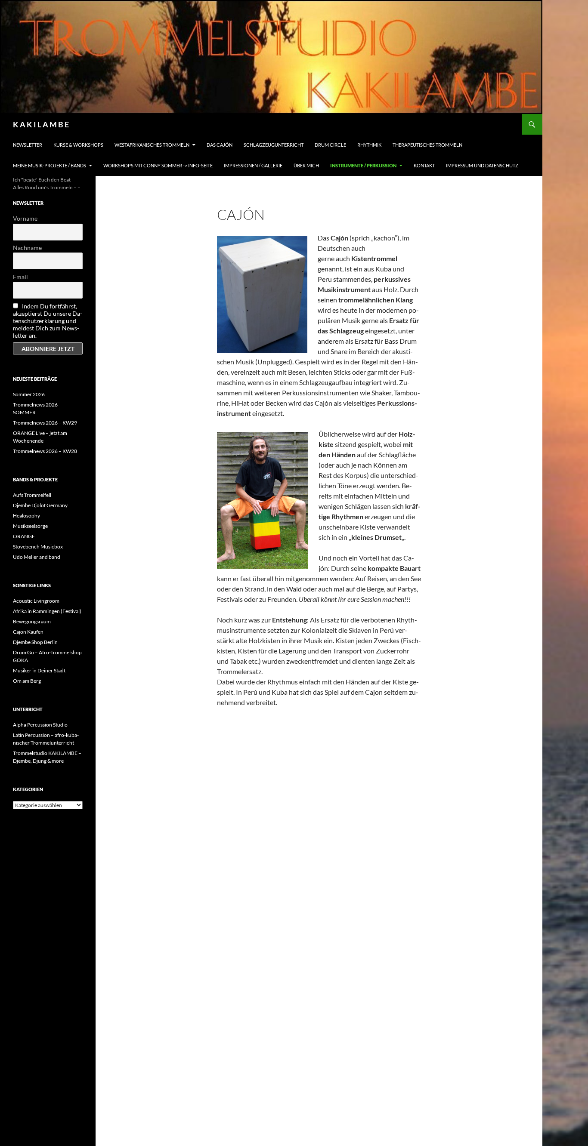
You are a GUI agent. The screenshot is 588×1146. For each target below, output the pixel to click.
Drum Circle (330, 145)
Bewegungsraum (32, 621)
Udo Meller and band (36, 557)
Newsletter (27, 145)
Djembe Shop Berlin (35, 642)
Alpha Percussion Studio (40, 724)
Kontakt (424, 165)
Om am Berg (27, 681)
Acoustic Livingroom (36, 601)
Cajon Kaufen (28, 631)
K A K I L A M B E (41, 124)
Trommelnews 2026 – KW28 (45, 451)
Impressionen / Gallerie (253, 165)
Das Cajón (219, 145)
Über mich (306, 165)
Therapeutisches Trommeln (427, 145)
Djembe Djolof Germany (40, 505)
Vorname (25, 218)
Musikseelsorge (30, 526)
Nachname (27, 247)
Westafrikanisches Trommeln (152, 145)
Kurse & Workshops (78, 145)
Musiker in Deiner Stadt (39, 670)
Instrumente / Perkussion (363, 165)
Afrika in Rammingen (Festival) (47, 611)
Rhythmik (369, 145)
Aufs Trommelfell (32, 495)
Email (20, 276)
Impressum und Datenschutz (482, 165)
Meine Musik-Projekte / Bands (49, 165)
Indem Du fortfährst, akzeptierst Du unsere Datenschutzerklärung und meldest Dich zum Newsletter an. (47, 320)
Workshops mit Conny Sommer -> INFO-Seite (158, 165)
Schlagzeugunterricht (273, 145)
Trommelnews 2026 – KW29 (45, 422)
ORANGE (24, 536)
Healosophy (26, 515)
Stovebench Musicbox (38, 546)
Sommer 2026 (29, 394)
